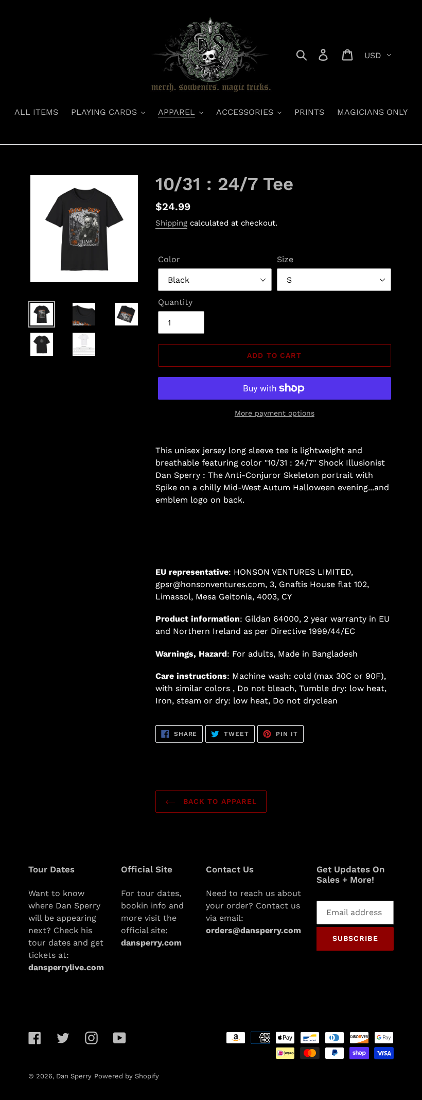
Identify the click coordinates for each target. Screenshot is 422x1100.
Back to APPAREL (219, 801)
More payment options (274, 413)
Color (169, 259)
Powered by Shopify (126, 1076)
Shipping (171, 223)
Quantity (175, 302)
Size (285, 259)
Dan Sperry (74, 1076)
